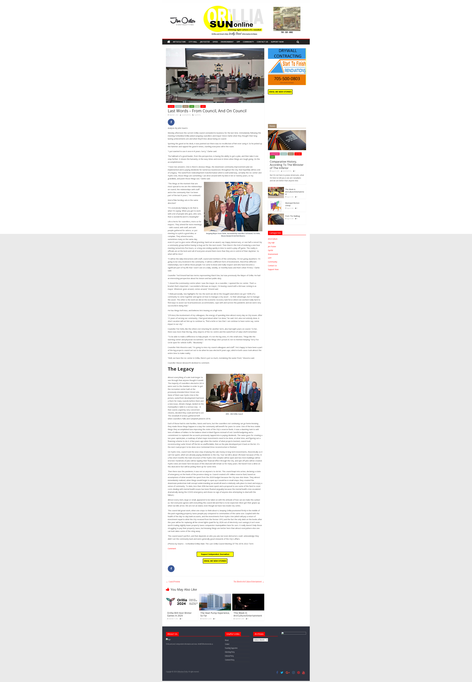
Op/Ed (215, 42)
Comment (172, 548)
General (185, 106)
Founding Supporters (231, 648)
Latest (191, 106)
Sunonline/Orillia (186, 115)
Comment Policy (229, 660)
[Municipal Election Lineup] (276, 202)
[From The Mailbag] (276, 215)
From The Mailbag (292, 216)
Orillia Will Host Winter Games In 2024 (179, 614)
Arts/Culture (179, 42)
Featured (178, 106)
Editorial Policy (229, 656)
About (227, 640)
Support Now (277, 42)
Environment (227, 42)
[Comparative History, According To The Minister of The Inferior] (287, 131)
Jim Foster (205, 42)
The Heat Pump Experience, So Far (215, 614)
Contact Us (262, 42)
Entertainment (275, 154)
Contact (227, 644)
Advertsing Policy (230, 652)
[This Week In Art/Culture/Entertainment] (248, 595)
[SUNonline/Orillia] (168, 41)
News (197, 106)
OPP (238, 42)
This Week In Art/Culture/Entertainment (249, 581)
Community (248, 42)
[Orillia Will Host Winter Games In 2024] (182, 595)
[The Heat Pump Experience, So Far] (215, 595)
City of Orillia (197, 115)
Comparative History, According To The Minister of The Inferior (286, 165)
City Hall (193, 42)
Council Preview (173, 581)
